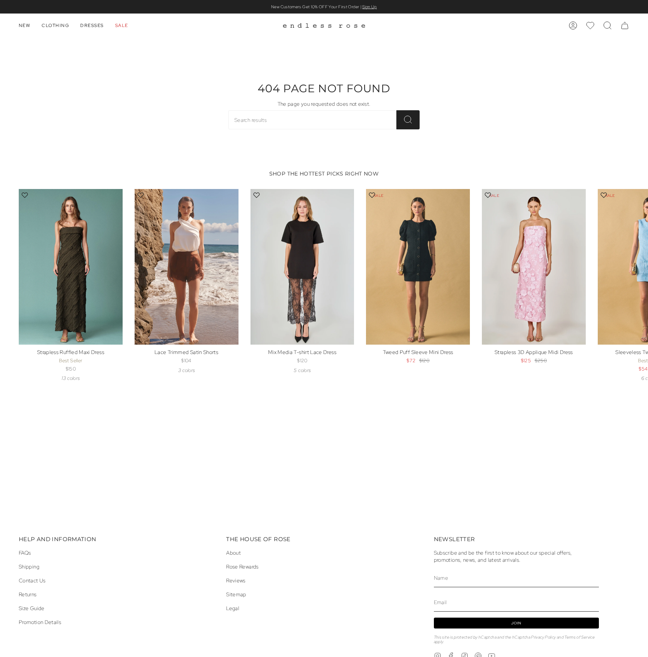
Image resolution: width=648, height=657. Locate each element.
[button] (24, 25)
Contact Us (32, 580)
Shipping (29, 566)
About (233, 552)
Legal (232, 608)
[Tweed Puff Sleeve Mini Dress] (418, 267)
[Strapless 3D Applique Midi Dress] (534, 267)
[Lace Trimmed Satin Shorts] (186, 267)
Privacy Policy (543, 637)
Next (636, 279)
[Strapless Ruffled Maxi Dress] (71, 267)
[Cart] (624, 25)
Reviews (236, 580)
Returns (28, 594)
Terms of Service (579, 637)
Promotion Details (40, 622)
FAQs (25, 552)
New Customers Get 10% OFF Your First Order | (324, 6)
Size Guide (32, 608)
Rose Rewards (242, 566)
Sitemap (236, 594)
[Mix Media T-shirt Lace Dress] (302, 267)
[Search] (408, 119)
